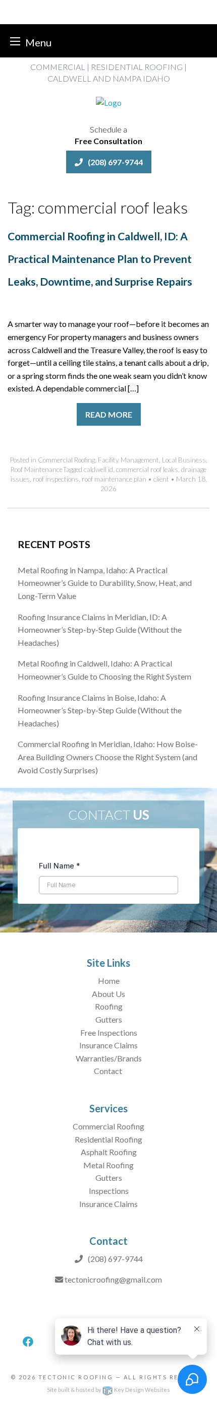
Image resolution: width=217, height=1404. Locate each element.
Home (109, 980)
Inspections (109, 1190)
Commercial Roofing (66, 460)
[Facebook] (28, 1342)
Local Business (184, 460)
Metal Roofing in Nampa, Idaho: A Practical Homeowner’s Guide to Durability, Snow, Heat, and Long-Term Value (105, 582)
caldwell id (98, 469)
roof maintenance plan (114, 479)
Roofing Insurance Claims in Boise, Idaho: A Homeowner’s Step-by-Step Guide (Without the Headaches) (100, 710)
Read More (108, 414)
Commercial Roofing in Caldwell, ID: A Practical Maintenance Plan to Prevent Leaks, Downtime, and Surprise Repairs (100, 259)
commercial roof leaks (147, 469)
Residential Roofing (108, 1139)
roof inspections (56, 479)
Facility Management (128, 460)
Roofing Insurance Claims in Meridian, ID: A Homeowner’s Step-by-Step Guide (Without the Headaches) (100, 629)
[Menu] (15, 41)
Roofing (109, 1006)
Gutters (108, 1019)
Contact (109, 1071)
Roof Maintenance (37, 469)
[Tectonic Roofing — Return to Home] (109, 101)
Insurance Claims (108, 1045)
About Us (108, 993)
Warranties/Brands (109, 1058)
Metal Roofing (108, 1165)
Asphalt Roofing (109, 1152)
